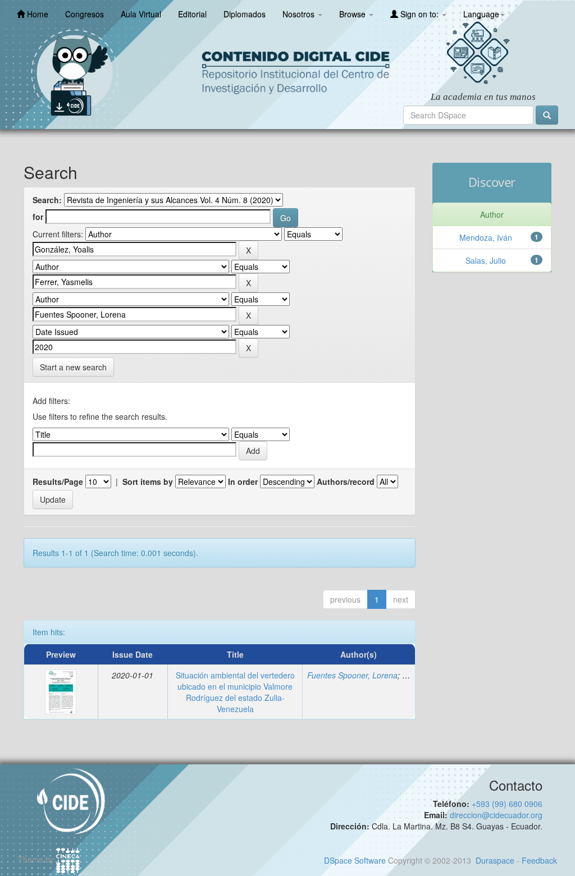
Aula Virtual (141, 14)
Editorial (192, 14)
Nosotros (299, 14)
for (38, 216)
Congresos (84, 14)
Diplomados (244, 14)
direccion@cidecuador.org (496, 814)
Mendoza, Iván (485, 237)
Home (36, 14)
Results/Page (58, 481)
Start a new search (73, 367)
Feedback (539, 860)
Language (481, 14)
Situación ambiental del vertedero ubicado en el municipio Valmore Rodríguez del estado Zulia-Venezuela (235, 691)
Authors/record (346, 481)
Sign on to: (419, 14)
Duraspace (495, 860)
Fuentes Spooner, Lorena (352, 675)
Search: (47, 199)
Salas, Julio (486, 260)
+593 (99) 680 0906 (507, 803)
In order (243, 481)
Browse (353, 14)
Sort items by (147, 481)
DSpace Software (355, 860)
